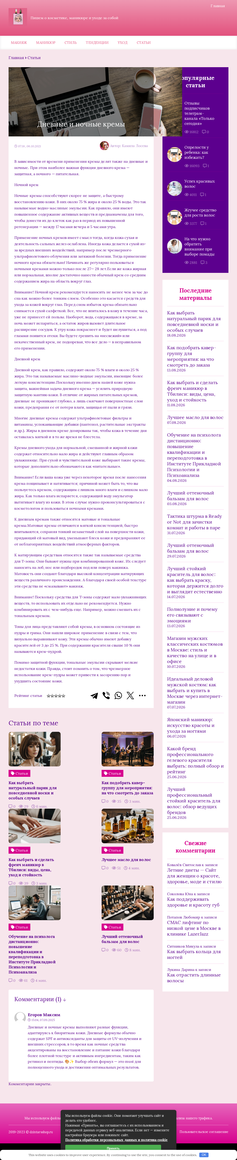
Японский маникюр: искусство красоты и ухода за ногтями (191, 725)
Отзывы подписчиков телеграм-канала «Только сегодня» (199, 113)
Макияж (19, 42)
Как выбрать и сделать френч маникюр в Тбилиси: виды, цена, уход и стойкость (192, 391)
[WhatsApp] (118, 695)
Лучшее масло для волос (195, 417)
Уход (122, 42)
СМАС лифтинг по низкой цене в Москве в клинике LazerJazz (194, 928)
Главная (218, 5)
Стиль (71, 42)
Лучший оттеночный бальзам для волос (190, 495)
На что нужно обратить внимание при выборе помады (199, 246)
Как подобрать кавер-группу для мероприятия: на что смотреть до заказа (191, 356)
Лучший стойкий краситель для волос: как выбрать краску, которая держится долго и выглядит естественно (195, 580)
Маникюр (45, 42)
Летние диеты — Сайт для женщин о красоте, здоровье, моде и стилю (194, 875)
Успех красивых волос (199, 184)
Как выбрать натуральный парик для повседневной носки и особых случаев (194, 321)
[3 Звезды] (56, 696)
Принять (113, 1148)
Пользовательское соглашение (204, 1132)
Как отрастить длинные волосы (194, 977)
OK (204, 1155)
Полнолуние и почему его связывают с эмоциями (192, 615)
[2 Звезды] (52, 696)
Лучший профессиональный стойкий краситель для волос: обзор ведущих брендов (193, 800)
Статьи (144, 42)
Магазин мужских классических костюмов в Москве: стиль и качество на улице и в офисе (195, 649)
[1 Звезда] (48, 696)
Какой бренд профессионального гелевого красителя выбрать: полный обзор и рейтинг (195, 760)
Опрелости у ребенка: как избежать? (196, 152)
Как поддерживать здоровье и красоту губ (193, 902)
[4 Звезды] (60, 696)
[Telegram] (94, 695)
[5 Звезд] (63, 696)
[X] (130, 695)
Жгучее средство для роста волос (200, 213)
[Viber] (106, 695)
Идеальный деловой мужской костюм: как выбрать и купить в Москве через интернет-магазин (195, 690)
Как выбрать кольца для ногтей (194, 954)
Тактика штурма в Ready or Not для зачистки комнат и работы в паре (194, 521)
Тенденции (97, 42)
